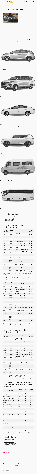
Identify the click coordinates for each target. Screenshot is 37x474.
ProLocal (8, 470)
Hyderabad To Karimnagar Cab (10, 218)
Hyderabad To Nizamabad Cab (10, 216)
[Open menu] (3, 450)
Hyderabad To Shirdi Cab (9, 442)
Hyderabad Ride (6, 455)
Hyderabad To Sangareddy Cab (10, 219)
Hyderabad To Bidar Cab (9, 220)
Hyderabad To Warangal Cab (10, 221)
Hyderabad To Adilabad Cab (10, 439)
